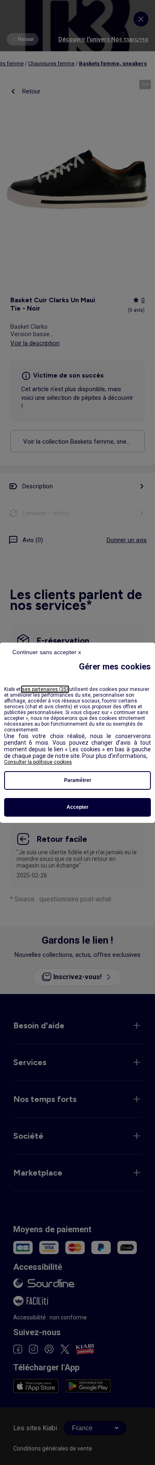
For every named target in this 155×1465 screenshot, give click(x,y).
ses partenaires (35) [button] (45, 689)
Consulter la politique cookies (38, 762)
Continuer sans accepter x (46, 652)
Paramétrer (77, 780)
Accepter (77, 807)
